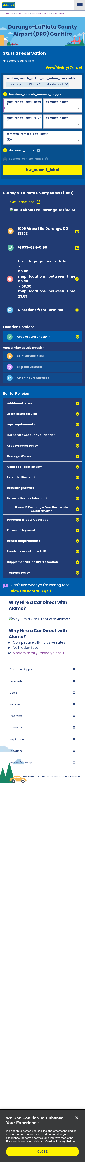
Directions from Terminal (40, 310)
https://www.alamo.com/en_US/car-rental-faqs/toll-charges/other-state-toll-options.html (40, 752)
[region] (42, 1135)
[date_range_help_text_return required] (22, 122)
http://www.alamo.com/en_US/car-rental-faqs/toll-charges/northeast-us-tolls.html (40, 631)
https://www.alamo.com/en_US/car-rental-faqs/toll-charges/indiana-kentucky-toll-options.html (40, 777)
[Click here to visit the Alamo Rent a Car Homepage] (7, 5)
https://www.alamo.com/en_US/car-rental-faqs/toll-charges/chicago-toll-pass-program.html (40, 674)
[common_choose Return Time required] (62, 122)
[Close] (76, 1117)
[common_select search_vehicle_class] (5, 159)
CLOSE (42, 1151)
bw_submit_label (42, 169)
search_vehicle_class (26, 159)
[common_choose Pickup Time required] (62, 106)
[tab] (42, 336)
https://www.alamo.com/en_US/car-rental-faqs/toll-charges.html (40, 798)
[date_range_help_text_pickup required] (22, 106)
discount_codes (21, 150)
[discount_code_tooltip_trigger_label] (38, 150)
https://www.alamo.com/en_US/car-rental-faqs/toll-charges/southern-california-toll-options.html (40, 728)
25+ (9, 139)
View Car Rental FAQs (29, 591)
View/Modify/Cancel (64, 67)
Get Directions (22, 202)
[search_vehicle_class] (46, 159)
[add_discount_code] (5, 150)
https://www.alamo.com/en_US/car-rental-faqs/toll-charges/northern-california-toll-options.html (40, 703)
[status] (37, 84)
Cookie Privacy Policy (60, 1141)
